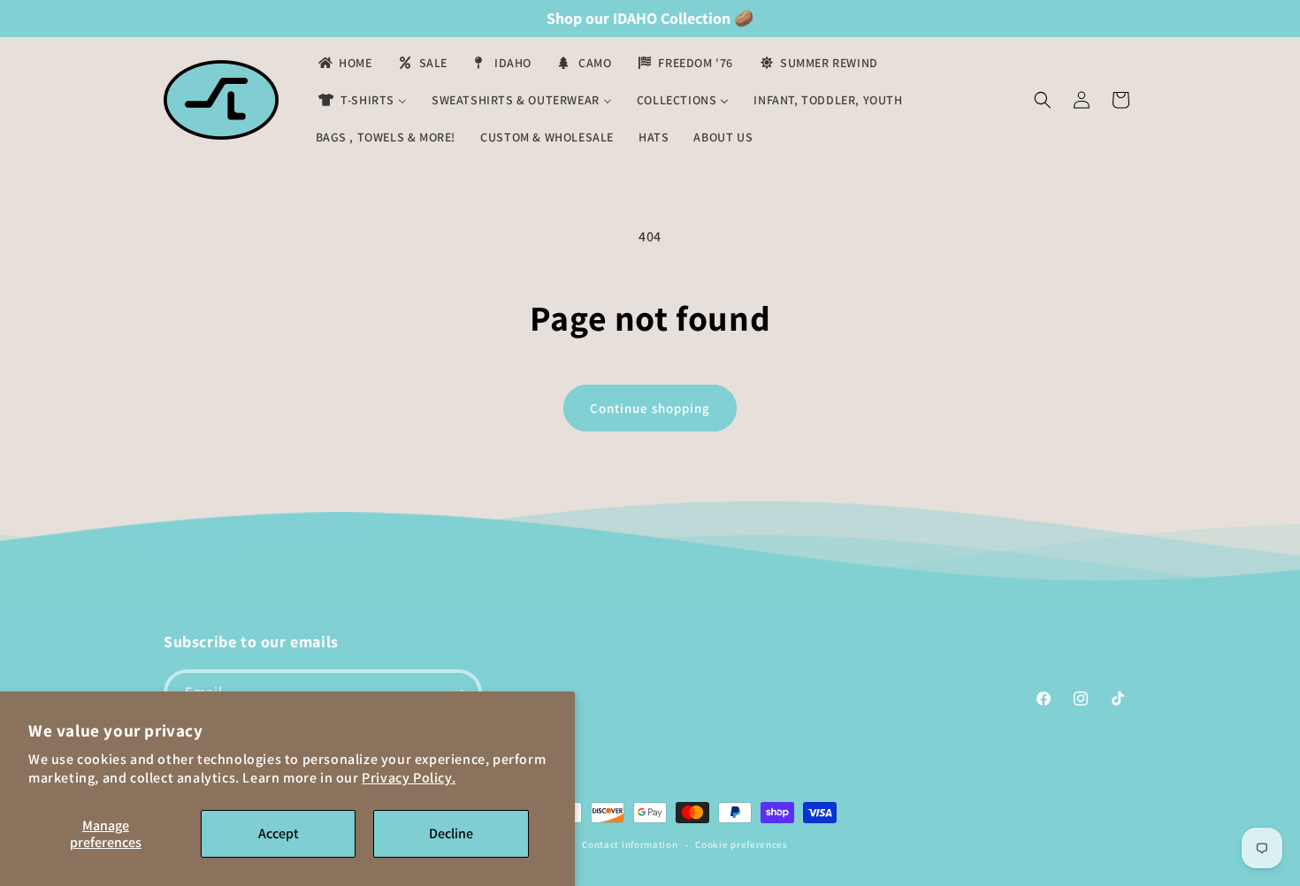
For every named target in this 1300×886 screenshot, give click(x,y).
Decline (451, 833)
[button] (1042, 99)
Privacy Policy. (408, 777)
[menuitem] (344, 62)
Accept (278, 833)
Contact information (629, 844)
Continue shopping (650, 408)
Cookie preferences (741, 844)
